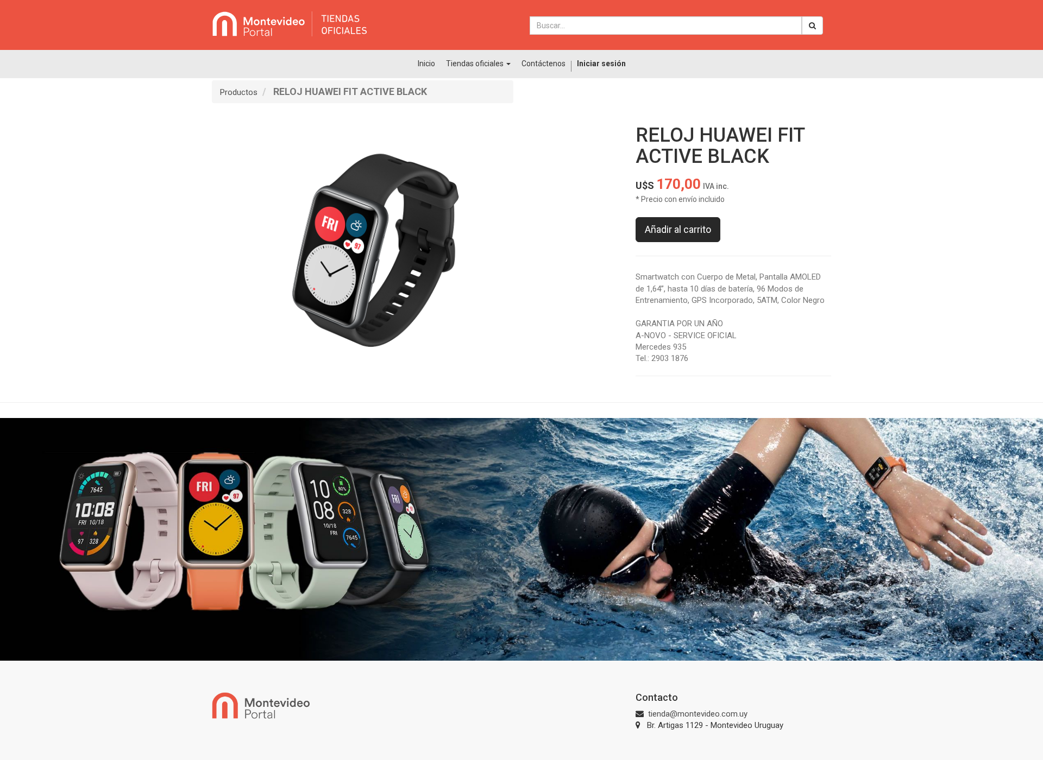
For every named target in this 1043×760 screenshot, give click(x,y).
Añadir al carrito (678, 229)
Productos (238, 92)
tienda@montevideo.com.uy (697, 714)
